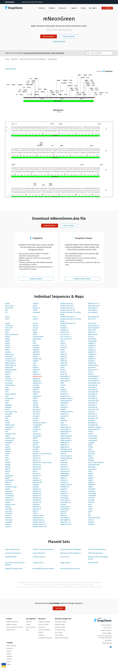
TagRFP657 (91, 484)
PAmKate (36, 484)
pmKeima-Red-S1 (66, 484)
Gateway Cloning (60, 624)
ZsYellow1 (91, 524)
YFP (89, 513)
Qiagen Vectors (65, 563)
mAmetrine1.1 (9, 500)
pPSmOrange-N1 (93, 328)
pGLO (62, 387)
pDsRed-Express (38, 520)
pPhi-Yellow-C (92, 310)
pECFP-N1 (63, 348)
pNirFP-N (63, 515)
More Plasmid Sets (58, 53)
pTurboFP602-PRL (94, 383)
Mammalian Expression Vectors (43, 568)
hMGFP (7, 436)
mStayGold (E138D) (39, 423)
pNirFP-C (63, 513)
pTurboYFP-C (92, 405)
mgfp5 (35, 332)
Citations (8, 651)
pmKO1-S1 (63, 489)
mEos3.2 (35, 323)
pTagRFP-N (92, 359)
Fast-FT (7, 409)
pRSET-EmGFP (93, 334)
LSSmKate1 (8, 491)
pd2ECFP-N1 (37, 496)
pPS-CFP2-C (92, 319)
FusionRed (8, 414)
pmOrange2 (64, 498)
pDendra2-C (37, 507)
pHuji (62, 423)
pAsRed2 (36, 487)
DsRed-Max (9, 367)
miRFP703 (36, 350)
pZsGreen (91, 412)
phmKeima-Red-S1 (66, 412)
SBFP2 (90, 445)
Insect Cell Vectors (39, 553)
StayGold (91, 460)
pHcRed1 (63, 390)
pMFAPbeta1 (64, 476)
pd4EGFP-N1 (37, 502)
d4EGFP (7, 348)
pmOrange (64, 496)
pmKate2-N (64, 482)
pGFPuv (62, 385)
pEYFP (62, 367)
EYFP (6, 403)
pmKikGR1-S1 (64, 487)
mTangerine (37, 429)
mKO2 (35, 365)
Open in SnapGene (48, 36)
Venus (90, 507)
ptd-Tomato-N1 (93, 365)
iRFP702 (7, 467)
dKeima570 (9, 356)
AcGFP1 (7, 303)
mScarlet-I (36, 414)
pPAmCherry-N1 (65, 524)
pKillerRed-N (64, 447)
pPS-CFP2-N (92, 323)
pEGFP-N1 (63, 361)
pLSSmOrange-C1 (66, 456)
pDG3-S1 (35, 513)
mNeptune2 (37, 381)
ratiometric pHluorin (95, 427)
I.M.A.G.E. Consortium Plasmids (43, 549)
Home (7, 59)
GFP (6, 418)
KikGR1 (7, 478)
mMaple (35, 367)
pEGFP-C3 (63, 359)
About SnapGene (11, 646)
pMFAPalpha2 (64, 473)
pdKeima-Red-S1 (38, 515)
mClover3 (8, 526)
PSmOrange (92, 339)
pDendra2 (36, 504)
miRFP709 (36, 352)
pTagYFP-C (91, 361)
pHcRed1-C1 (64, 394)
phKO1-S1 (63, 405)
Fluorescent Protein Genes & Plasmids (15, 564)
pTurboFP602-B (93, 376)
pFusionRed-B (65, 376)
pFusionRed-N (65, 381)
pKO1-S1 (63, 454)
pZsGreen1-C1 (92, 416)
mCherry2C (9, 520)
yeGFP (90, 511)
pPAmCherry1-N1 (94, 306)
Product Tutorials (43, 624)
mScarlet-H (36, 412)
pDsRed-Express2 (66, 303)
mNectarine (37, 374)
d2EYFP (7, 345)
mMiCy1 (35, 372)
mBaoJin (8, 507)
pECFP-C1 (63, 345)
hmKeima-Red (10, 438)
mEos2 (35, 317)
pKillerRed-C (64, 445)
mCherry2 (8, 518)
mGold (35, 334)
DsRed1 (7, 374)
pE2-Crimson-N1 (66, 339)
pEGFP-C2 (63, 356)
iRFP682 (7, 465)
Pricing (83, 8)
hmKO (7, 445)
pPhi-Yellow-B (92, 308)
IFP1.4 (7, 458)
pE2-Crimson (64, 334)
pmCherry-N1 (65, 471)
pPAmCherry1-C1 (93, 303)
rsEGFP (90, 431)
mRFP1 (35, 398)
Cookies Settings (107, 633)
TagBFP (90, 473)
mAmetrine (9, 498)
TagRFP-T (91, 482)
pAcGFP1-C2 (37, 458)
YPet (89, 515)
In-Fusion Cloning (60, 630)
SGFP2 (90, 449)
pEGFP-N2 (63, 363)
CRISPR (40, 632)
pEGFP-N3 (63, 365)
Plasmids (52, 8)
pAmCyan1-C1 (37, 480)
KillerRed (8, 482)
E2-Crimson (9, 381)
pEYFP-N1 (63, 374)
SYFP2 (90, 471)
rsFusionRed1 (92, 436)
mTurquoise (37, 434)
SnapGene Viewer (11, 624)
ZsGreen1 (91, 522)
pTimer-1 (91, 374)
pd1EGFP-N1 (37, 493)
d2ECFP (7, 341)
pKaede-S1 (64, 425)
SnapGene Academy (44, 622)
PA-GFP (35, 445)
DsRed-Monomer (11, 370)
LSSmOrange (9, 496)
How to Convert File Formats (14, 627)
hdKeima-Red (9, 425)
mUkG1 (35, 438)
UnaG (90, 504)
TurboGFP (91, 498)
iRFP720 (7, 471)
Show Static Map (10, 69)
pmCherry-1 (64, 467)
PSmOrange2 (92, 341)
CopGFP (7, 323)
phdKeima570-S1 (66, 401)
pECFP (62, 341)
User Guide (41, 627)
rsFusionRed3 (92, 440)
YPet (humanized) (94, 518)
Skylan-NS (91, 454)
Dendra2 (8, 352)
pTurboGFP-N (92, 390)
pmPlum (63, 504)
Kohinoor (8, 484)
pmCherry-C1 (64, 469)
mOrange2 (36, 387)
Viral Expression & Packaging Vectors (98, 558)
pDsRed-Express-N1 (40, 526)
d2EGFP (7, 343)
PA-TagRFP (36, 447)
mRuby (35, 401)
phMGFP (63, 409)
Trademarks (108, 640)
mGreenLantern (38, 336)
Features (42, 8)
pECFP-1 (63, 343)
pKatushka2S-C (65, 429)
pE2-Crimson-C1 (65, 336)
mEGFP (35, 310)
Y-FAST (90, 509)
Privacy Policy (107, 628)
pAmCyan (36, 478)
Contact (8, 664)
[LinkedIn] (111, 647)
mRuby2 (35, 403)
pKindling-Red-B (66, 449)
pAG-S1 (35, 471)
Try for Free (59, 608)
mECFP (35, 306)
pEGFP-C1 (63, 354)
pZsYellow (91, 420)
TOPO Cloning (59, 635)
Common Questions (44, 630)
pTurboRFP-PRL (93, 401)
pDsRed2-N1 (64, 332)
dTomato (8, 378)
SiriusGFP (91, 451)
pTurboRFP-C (92, 396)
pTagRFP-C (91, 356)
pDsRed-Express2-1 (67, 306)
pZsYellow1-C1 (92, 423)
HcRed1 (7, 423)
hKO (6, 431)
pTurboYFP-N (92, 407)
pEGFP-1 (63, 352)
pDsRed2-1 (64, 328)
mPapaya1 (36, 392)
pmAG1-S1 (63, 460)
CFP (6, 312)
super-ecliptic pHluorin (96, 462)
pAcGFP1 (35, 449)
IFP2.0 (7, 460)
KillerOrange (9, 480)
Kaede (7, 473)
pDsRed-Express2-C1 (67, 308)
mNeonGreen (37, 376)
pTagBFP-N (92, 345)
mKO (34, 363)
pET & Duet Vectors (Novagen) (70, 549)
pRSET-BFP (92, 330)
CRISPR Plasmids (11, 557)
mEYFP (35, 330)
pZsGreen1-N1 (93, 418)
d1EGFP (7, 339)
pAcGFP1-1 (36, 451)
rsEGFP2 (91, 434)
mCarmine (8, 511)
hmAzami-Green (10, 434)
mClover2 (8, 524)
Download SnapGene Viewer (82, 279)
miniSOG (35, 345)
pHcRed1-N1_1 (65, 396)
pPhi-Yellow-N (93, 312)
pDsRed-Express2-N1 (67, 310)
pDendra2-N (37, 509)
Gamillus (8, 416)
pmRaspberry (65, 507)
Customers (9, 648)
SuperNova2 (92, 469)
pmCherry (63, 465)
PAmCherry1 (37, 476)
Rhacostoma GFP (93, 429)
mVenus (35, 440)
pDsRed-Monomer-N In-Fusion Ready (70, 320)
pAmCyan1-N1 (37, 482)
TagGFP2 (91, 478)
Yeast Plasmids (93, 563)
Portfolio (9, 659)
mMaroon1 (36, 370)
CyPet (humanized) (11, 334)
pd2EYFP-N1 (37, 500)
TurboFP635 (92, 496)
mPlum (35, 394)
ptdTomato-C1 (93, 370)
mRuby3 (35, 405)
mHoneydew (37, 339)
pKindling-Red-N (66, 451)
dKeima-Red (9, 354)
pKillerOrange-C (65, 438)
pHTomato (63, 420)
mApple (7, 502)
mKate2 (35, 356)
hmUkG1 (8, 451)
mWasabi (36, 443)
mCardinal (8, 509)
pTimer (90, 372)
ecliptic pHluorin (10, 394)
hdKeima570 (9, 427)
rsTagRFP (91, 443)
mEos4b (35, 328)
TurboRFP (91, 500)
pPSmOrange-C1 (93, 325)
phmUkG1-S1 (64, 416)
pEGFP (62, 350)
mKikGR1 (36, 361)
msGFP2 (35, 420)
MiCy (34, 341)
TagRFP (90, 480)
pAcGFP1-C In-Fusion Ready (42, 454)
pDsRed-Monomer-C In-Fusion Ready (70, 313)
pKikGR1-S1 (64, 434)
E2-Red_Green (10, 385)
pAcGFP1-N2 (37, 467)
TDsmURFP (91, 489)
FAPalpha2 (8, 405)
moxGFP (35, 390)
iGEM (27, 630)
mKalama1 (36, 354)
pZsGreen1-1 (92, 414)
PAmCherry (36, 473)
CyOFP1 (7, 330)
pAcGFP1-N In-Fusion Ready (42, 462)
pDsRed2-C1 (64, 330)
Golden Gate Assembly (61, 638)
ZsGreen (91, 520)
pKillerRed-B (64, 443)
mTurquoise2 (37, 436)
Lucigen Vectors (38, 563)
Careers (8, 662)
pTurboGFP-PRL (93, 392)
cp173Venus (9, 325)
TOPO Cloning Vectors (95, 553)
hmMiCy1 (8, 449)
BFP (6, 310)
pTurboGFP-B (92, 385)
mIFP (34, 343)
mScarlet (36, 407)
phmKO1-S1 (64, 414)
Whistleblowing (107, 643)
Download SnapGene (69, 36)
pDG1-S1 (35, 511)
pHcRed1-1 (64, 392)
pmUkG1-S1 (64, 511)
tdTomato (91, 491)
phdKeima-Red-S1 (66, 398)
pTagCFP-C (91, 348)
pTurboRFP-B (92, 394)
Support (74, 8)
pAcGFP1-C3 (37, 460)
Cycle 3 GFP (9, 328)
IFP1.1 (7, 456)
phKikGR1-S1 (64, 403)
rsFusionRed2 (92, 438)
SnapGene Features (12, 622)
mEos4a (35, 325)
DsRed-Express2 (10, 365)
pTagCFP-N (92, 350)
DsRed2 (7, 376)
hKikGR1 (8, 429)
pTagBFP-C (91, 343)
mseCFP (35, 418)
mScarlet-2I (36, 409)
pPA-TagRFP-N (65, 520)
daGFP (7, 350)
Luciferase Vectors (39, 557)
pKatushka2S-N (65, 431)
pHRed (62, 418)
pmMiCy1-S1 (64, 493)
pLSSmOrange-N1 (66, 458)
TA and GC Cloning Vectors (97, 549)
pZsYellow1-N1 (93, 425)
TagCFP (90, 476)
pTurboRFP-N (92, 398)
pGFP (62, 383)
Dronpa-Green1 (10, 359)
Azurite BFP (9, 308)
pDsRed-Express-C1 (39, 524)
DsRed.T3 (8, 372)
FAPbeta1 (8, 407)
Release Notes (10, 630)
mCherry (8, 515)
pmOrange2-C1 (65, 500)
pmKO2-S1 (63, 491)
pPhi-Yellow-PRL (93, 317)
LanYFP (7, 489)
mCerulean (8, 513)
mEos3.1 (35, 319)
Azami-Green (9, 306)
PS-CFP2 (91, 336)
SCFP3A (90, 447)
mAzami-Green (10, 504)
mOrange (36, 385)
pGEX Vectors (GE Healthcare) (70, 553)
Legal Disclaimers (106, 630)
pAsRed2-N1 (37, 491)
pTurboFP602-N (93, 381)
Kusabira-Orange (11, 487)
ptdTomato (92, 367)
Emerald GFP (9, 398)
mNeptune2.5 (37, 383)
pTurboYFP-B (92, 403)
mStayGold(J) (37, 425)
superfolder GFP (93, 465)
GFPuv (7, 420)
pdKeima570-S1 (38, 518)
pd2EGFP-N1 (37, 498)
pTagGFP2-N (92, 354)
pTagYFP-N (92, 363)
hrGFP (7, 454)
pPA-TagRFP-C (65, 518)
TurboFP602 (92, 493)
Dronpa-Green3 (10, 361)
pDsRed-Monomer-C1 (67, 317)
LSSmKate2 (9, 493)
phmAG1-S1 (64, 407)
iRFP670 (7, 462)
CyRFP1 (7, 336)
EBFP (6, 387)
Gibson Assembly (60, 627)
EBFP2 (7, 390)
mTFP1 (35, 431)
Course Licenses (30, 627)
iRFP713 (7, 469)
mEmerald (36, 312)
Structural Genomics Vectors (70, 568)
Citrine (7, 317)
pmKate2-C (64, 480)
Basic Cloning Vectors (12, 549)
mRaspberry (37, 396)
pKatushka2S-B (65, 427)
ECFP (6, 392)
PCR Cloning (58, 632)
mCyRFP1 (36, 303)
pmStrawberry (65, 509)
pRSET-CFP (91, 332)
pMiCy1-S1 (63, 478)
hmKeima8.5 (9, 440)
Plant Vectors (65, 557)
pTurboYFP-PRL (93, 409)
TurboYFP (91, 502)
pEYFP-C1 (63, 372)
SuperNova (92, 467)
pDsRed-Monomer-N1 (67, 323)
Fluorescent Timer (11, 412)
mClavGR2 (8, 522)
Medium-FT (36, 308)
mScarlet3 (36, 416)
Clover (7, 319)
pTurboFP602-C (93, 378)
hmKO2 (7, 447)
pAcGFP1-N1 (37, 465)
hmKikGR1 (8, 443)
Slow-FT (90, 456)
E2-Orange (8, 383)
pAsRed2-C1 (37, 489)
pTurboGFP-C (92, 387)
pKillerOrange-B (65, 436)
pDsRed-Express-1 (39, 522)
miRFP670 (36, 348)
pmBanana (64, 462)
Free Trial (108, 8)
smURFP (91, 458)
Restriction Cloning (60, 622)
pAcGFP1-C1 (36, 456)
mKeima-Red (37, 359)
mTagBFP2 (36, 427)
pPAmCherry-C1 (65, 522)
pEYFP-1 (63, 370)
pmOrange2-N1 (65, 502)
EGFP (6, 396)
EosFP (7, 401)
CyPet (7, 332)
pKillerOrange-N (66, 440)
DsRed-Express (10, 363)
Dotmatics (9, 656)
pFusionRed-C (65, 378)
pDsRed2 (63, 325)
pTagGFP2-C (92, 352)
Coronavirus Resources (13, 553)
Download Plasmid (59, 41)
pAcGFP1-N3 (37, 469)
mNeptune (36, 378)
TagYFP (90, 487)
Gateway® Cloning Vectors (14, 568)
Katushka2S (9, 476)
